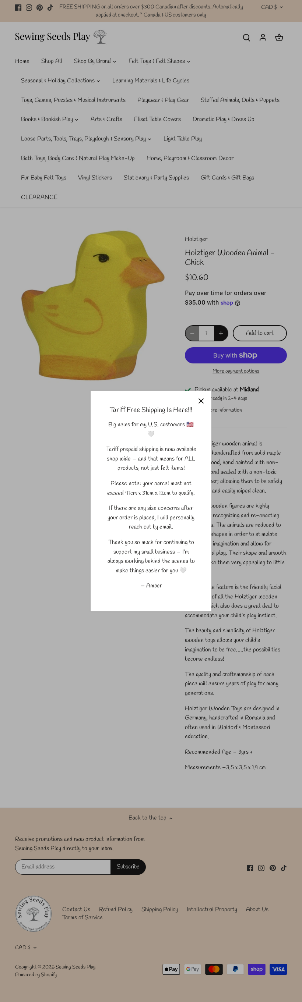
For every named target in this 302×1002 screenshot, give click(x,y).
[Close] (201, 401)
